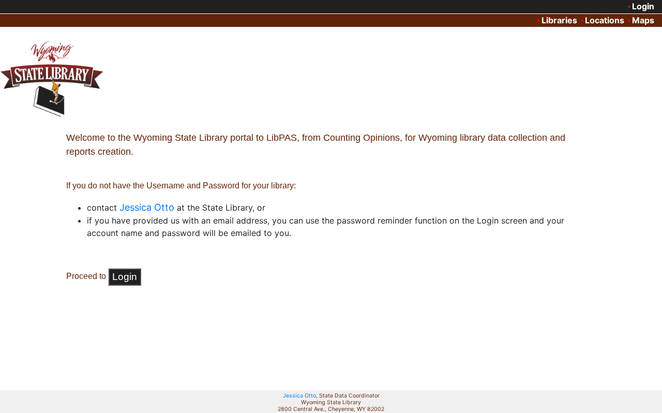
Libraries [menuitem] (559, 20)
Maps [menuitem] (643, 20)
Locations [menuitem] (604, 20)
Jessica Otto (299, 395)
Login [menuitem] (643, 6)
